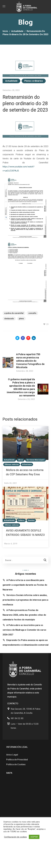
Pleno (21, 318)
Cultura (21, 520)
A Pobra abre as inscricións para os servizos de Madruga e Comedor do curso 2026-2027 (24, 630)
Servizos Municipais (35, 460)
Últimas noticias (12, 464)
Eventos (31, 520)
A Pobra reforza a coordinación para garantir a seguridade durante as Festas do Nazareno (25, 585)
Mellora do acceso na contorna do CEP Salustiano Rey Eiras (24, 472)
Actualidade (17, 31)
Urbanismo (27, 464)
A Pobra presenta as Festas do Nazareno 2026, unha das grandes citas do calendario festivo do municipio (24, 615)
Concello (32, 313)
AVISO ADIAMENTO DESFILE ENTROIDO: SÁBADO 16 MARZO (25, 532)
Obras (20, 460)
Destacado (9, 318)
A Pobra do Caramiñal (14, 313)
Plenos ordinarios (33, 81)
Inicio (5, 31)
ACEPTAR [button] (34, 837)
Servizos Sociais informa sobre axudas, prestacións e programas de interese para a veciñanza (25, 600)
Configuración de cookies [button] (15, 837)
